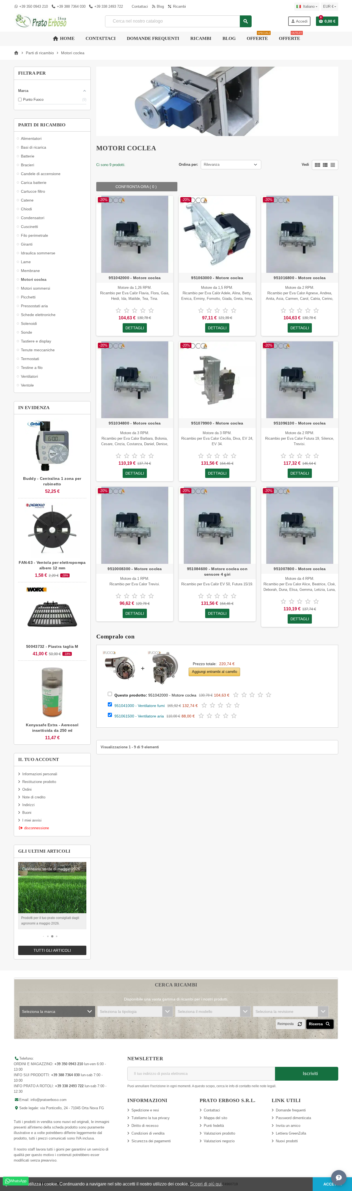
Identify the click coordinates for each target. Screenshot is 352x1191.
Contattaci (139, 6)
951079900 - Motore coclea (217, 423)
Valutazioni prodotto (219, 1133)
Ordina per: (188, 164)
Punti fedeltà (214, 1126)
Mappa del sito (215, 1118)
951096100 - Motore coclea (300, 423)
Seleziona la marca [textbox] (38, 1011)
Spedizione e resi (145, 1110)
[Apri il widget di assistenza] (338, 1177)
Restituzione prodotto (39, 782)
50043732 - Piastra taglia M (52, 646)
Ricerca (316, 1024)
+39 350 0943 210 (33, 6)
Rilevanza (211, 164)
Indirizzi (28, 805)
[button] (43, 936)
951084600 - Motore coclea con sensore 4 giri (217, 572)
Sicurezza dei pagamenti (151, 1141)
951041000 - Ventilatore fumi (139, 705)
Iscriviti (309, 1073)
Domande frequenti (291, 1110)
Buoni (26, 813)
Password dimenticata (293, 1118)
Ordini (27, 789)
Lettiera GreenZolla (291, 1133)
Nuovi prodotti (287, 1141)
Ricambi (179, 6)
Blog (160, 6)
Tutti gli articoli (52, 950)
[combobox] (178, 21)
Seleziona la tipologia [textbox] (118, 1011)
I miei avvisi (32, 820)
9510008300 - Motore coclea (135, 569)
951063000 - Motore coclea (217, 278)
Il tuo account (38, 759)
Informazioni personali (39, 774)
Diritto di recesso (144, 1126)
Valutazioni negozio (219, 1141)
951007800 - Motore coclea (300, 569)
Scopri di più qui (206, 1184)
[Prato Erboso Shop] (41, 21)
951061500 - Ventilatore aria (139, 716)
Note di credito (33, 797)
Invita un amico (288, 1126)
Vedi (305, 164)
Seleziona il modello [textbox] (195, 1011)
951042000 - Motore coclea (135, 278)
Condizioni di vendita (147, 1133)
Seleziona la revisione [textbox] (274, 1011)
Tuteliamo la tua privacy (150, 1118)
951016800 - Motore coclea (300, 278)
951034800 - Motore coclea (135, 423)
